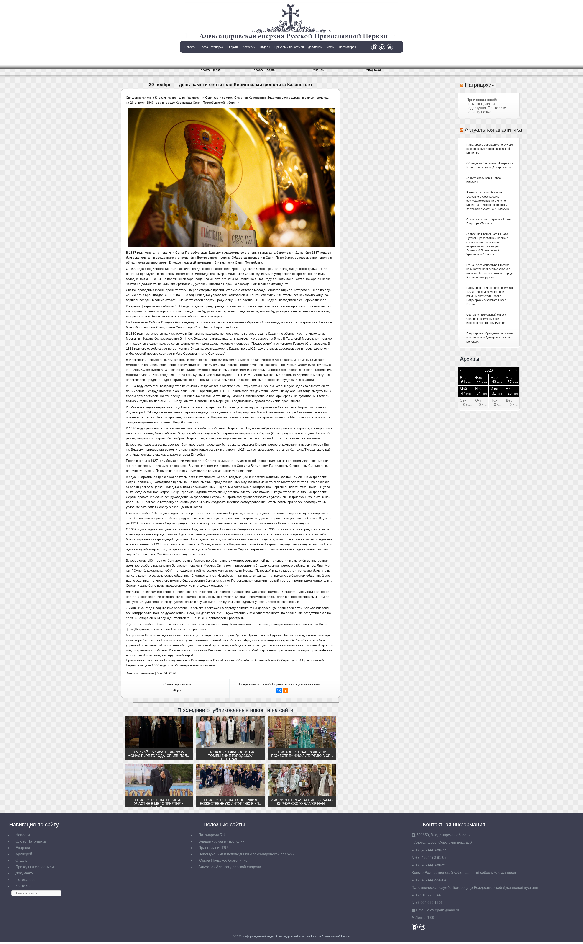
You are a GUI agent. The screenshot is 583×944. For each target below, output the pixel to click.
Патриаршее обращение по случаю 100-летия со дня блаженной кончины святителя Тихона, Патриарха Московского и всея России (489, 296)
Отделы (265, 47)
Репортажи (373, 70)
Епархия (232, 47)
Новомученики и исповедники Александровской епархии (246, 854)
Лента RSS (424, 918)
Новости (189, 47)
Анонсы (318, 70)
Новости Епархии (264, 70)
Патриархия (479, 85)
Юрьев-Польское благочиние (223, 860)
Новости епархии (140, 673)
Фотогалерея (347, 47)
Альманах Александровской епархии (229, 867)
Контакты (189, 58)
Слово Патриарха (211, 47)
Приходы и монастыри (289, 47)
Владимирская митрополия (221, 841)
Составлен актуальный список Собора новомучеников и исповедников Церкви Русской (486, 319)
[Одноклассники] (285, 690)
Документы (315, 47)
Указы (331, 47)
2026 (489, 370)
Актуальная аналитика (493, 129)
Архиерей (249, 47)
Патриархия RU (211, 835)
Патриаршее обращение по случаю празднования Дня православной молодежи (489, 149)
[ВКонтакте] (279, 690)
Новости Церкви (210, 70)
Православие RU (213, 848)
